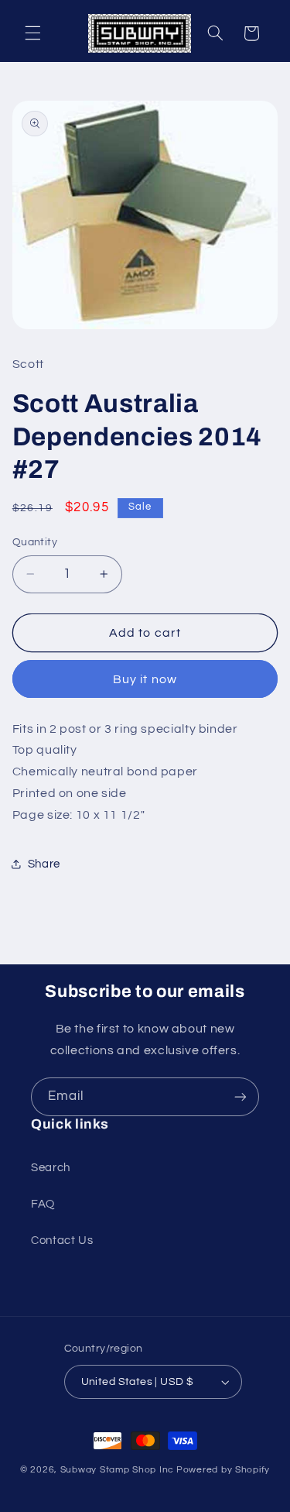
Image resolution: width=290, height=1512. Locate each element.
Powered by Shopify (223, 1470)
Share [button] (44, 864)
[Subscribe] (240, 1096)
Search (50, 1168)
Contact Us (62, 1240)
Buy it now (145, 679)
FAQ (43, 1204)
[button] (32, 33)
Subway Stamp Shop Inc (117, 1470)
